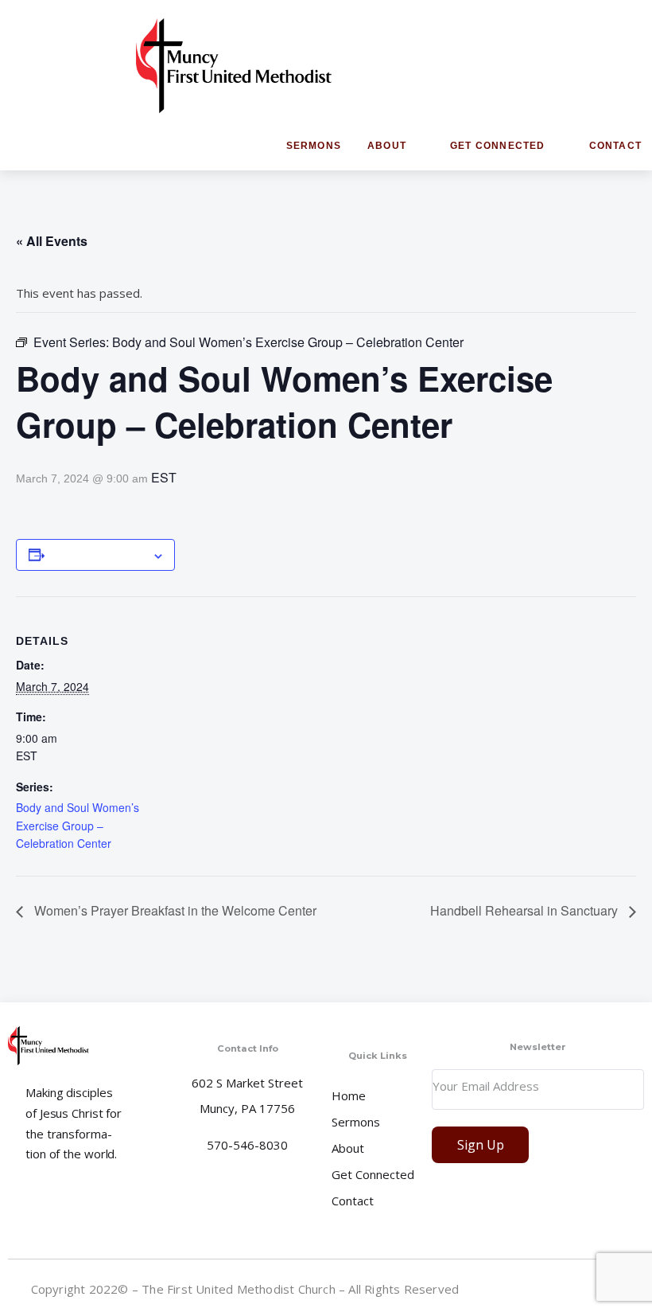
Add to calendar (98, 555)
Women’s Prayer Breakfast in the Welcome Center (173, 910)
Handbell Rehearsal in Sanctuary (525, 910)
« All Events (51, 241)
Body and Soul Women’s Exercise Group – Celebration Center (77, 825)
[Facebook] (558, 1288)
